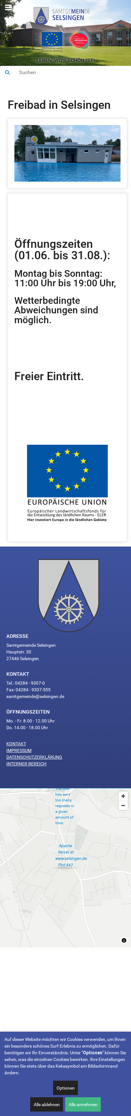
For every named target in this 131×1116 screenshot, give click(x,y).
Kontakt (16, 743)
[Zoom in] (123, 796)
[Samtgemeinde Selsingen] (65, 14)
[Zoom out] (123, 805)
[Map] (65, 867)
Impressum (18, 750)
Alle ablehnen (47, 1104)
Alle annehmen (83, 1104)
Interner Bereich (26, 763)
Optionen (66, 1088)
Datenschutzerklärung (34, 757)
